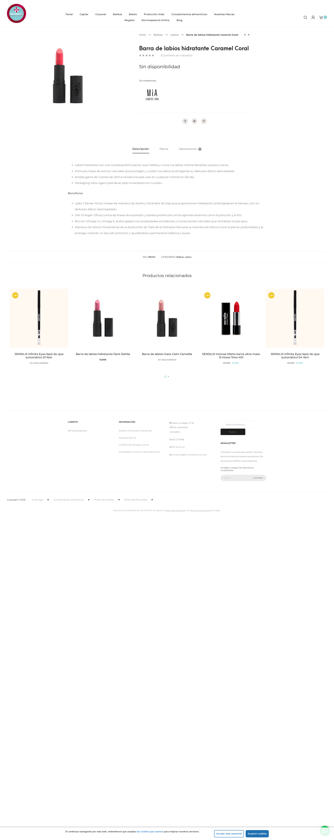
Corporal (100, 14)
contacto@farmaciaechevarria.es (189, 454)
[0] (321, 17)
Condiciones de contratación (68, 499)
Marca (164, 149)
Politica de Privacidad (135, 499)
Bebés (133, 14)
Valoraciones (190, 149)
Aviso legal (37, 499)
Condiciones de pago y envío (134, 444)
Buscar (233, 432)
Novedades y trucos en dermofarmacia (139, 452)
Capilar (84, 14)
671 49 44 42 (178, 447)
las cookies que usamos (150, 831)
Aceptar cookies (257, 833)
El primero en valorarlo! (176, 55)
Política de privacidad (175, 510)
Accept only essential (229, 833)
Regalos (129, 20)
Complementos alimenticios (189, 14)
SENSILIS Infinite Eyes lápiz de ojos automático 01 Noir (39, 355)
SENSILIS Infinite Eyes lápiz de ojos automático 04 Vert (295, 355)
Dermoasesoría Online (155, 20)
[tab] (140, 149)
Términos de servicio (199, 510)
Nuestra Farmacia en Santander (135, 430)
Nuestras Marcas (224, 14)
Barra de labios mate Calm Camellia (167, 354)
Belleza (117, 14)
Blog (179, 20)
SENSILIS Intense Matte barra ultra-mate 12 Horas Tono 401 (231, 355)
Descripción (140, 149)
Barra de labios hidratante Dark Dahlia (103, 354)
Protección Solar (154, 14)
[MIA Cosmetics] (152, 94)
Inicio (142, 34)
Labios (174, 34)
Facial (69, 14)
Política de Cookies (104, 499)
